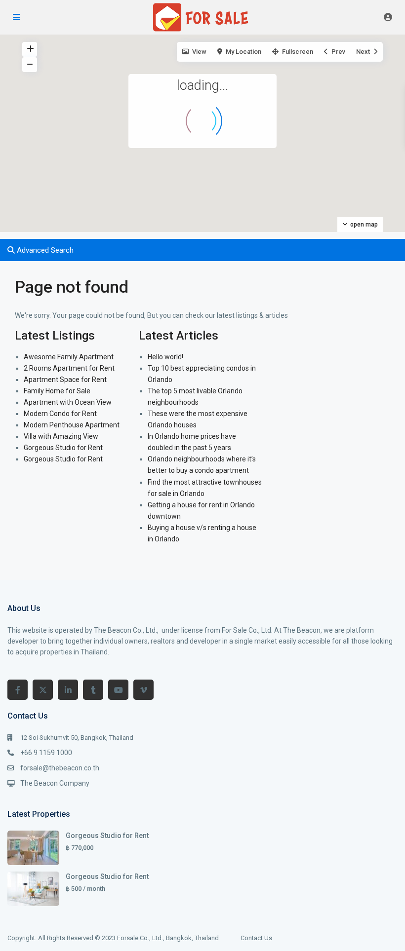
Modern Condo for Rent (60, 414)
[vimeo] (143, 690)
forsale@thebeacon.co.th (59, 768)
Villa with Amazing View (61, 436)
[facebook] (17, 690)
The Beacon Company (54, 783)
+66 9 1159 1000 (46, 753)
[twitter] (43, 690)
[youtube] (118, 690)
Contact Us (256, 938)
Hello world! (165, 357)
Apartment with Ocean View (68, 402)
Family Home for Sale (57, 391)
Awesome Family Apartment (69, 357)
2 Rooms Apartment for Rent (69, 368)
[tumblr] (93, 690)
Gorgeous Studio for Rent (63, 448)
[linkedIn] (68, 690)
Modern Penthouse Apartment (72, 425)
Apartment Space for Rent (65, 379)
